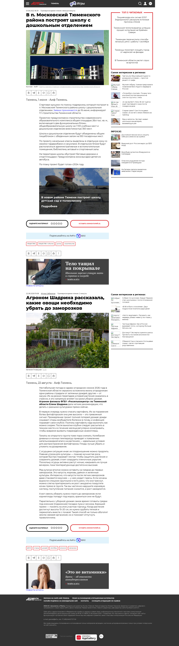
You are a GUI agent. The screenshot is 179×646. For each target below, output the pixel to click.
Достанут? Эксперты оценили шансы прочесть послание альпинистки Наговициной (137, 335)
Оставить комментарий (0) (89, 224)
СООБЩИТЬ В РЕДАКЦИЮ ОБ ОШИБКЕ (106, 601)
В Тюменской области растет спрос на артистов (132, 61)
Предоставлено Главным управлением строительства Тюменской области (69, 87)
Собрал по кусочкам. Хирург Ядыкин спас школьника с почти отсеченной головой (137, 300)
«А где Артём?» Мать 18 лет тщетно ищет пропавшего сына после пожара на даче (136, 104)
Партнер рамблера (66, 636)
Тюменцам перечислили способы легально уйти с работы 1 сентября (132, 40)
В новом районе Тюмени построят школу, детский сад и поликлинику (71, 199)
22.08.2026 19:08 (32, 293)
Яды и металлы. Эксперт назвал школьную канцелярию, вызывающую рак (135, 121)
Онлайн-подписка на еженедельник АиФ (61, 601)
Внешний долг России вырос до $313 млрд (136, 144)
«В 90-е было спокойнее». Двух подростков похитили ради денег (136, 308)
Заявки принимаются (65, 110)
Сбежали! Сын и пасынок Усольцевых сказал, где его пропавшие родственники (137, 343)
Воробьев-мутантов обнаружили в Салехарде (135, 153)
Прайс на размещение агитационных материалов (93, 598)
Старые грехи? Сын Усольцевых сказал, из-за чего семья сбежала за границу (137, 113)
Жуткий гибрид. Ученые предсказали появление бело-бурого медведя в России (137, 87)
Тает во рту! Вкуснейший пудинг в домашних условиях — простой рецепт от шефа (136, 78)
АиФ (45, 370)
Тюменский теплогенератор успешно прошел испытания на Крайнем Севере (132, 30)
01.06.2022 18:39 (32, 11)
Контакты (85, 601)
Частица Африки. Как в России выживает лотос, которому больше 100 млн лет (136, 326)
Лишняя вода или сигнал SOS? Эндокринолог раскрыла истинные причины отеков (132, 19)
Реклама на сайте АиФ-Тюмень (56, 598)
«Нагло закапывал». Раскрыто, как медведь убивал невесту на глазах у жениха (137, 317)
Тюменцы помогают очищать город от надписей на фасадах (132, 51)
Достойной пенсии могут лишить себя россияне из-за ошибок (135, 136)
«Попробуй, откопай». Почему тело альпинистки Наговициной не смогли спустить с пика (136, 95)
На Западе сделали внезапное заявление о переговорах (133, 170)
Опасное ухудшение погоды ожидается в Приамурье (133, 162)
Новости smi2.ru (35, 285)
